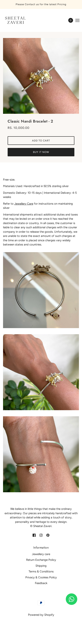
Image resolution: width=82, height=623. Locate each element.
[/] (18, 20)
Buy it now (41, 152)
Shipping (41, 565)
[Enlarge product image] (41, 76)
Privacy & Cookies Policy (41, 577)
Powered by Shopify (41, 615)
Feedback (41, 583)
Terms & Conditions (41, 571)
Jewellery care (41, 554)
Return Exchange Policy (41, 560)
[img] (34, 535)
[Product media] (41, 290)
